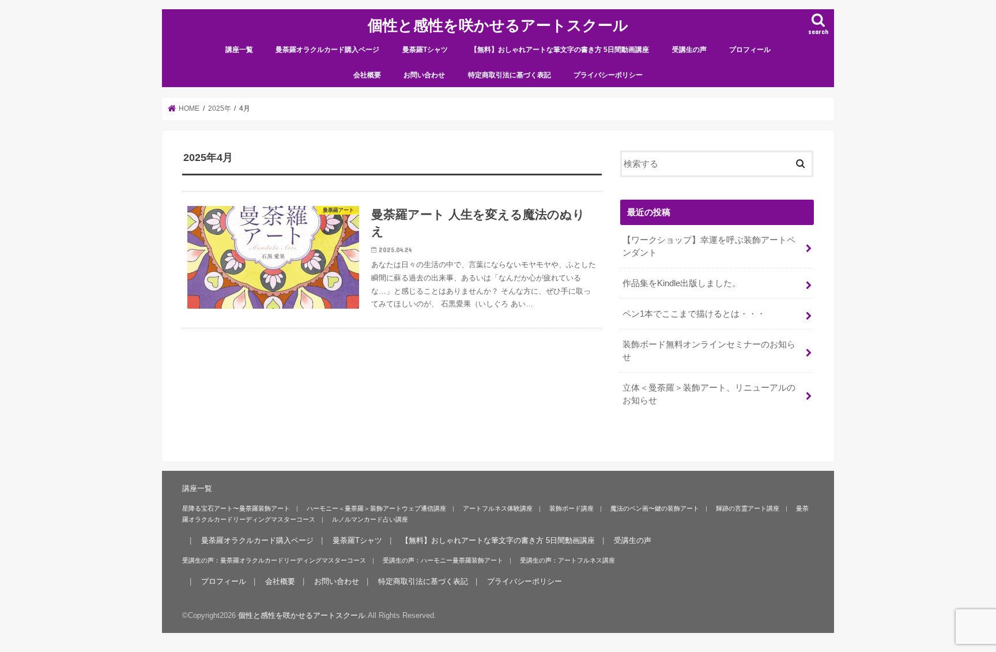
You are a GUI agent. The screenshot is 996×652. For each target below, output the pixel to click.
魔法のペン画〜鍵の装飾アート (654, 508)
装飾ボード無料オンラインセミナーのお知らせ (708, 351)
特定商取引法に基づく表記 (509, 75)
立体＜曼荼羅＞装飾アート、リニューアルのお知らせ (708, 394)
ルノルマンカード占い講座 (370, 519)
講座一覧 (239, 50)
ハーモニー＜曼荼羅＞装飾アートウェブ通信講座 (376, 508)
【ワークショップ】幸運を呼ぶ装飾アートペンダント (708, 246)
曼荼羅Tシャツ (425, 50)
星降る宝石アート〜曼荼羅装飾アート (236, 508)
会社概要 (367, 75)
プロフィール (750, 50)
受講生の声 (689, 50)
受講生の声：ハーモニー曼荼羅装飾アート (443, 560)
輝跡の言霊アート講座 (747, 508)
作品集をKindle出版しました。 (681, 283)
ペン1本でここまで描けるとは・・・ (693, 313)
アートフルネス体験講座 (498, 508)
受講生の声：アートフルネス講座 (567, 560)
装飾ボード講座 (571, 508)
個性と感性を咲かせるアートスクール (498, 24)
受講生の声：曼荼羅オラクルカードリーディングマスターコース (274, 560)
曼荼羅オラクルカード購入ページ (327, 50)
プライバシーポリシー (608, 75)
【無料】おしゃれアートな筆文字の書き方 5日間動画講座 (559, 50)
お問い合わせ (424, 75)
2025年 (219, 108)
